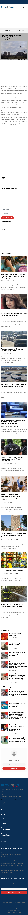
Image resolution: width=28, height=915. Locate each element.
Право (15, 59)
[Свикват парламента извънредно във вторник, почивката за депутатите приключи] (14, 410)
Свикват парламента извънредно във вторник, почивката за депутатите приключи (13, 421)
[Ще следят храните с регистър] (14, 560)
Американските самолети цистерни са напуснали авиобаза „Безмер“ (13, 385)
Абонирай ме (14, 768)
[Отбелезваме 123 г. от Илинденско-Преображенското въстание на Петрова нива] (14, 523)
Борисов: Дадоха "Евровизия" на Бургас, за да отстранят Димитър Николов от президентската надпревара (17, 727)
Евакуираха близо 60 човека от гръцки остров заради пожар (12, 605)
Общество (15, 280)
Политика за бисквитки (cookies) (14, 912)
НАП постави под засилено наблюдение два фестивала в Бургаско (18, 654)
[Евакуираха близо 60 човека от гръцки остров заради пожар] (14, 594)
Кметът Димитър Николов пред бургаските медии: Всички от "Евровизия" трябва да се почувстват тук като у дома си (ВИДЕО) (17, 715)
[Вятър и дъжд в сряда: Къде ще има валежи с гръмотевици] (4, 646)
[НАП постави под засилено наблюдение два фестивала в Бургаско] (4, 655)
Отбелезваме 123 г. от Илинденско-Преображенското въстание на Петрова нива (13, 535)
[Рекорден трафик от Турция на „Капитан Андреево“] (14, 339)
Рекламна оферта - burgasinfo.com (14, 908)
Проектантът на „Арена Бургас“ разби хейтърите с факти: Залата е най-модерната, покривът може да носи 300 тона (18, 664)
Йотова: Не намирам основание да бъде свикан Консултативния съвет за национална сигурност (14, 313)
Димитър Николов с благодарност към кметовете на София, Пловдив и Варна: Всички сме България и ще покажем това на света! (17, 676)
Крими (15, 463)
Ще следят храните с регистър (12, 570)
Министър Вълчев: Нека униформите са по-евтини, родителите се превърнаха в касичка (11, 497)
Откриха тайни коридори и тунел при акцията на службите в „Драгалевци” (13, 459)
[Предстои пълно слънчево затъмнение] (4, 636)
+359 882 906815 (19, 802)
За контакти (4, 823)
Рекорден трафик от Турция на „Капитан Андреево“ (12, 350)
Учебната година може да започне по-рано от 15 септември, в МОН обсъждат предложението (13, 276)
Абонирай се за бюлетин (14, 892)
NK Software (15, 903)
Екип (2, 818)
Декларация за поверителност (14, 910)
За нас (3, 814)
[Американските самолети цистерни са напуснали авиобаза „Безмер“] (14, 374)
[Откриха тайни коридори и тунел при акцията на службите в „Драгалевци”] (14, 447)
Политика (15, 318)
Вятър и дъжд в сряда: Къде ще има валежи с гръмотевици (17, 644)
